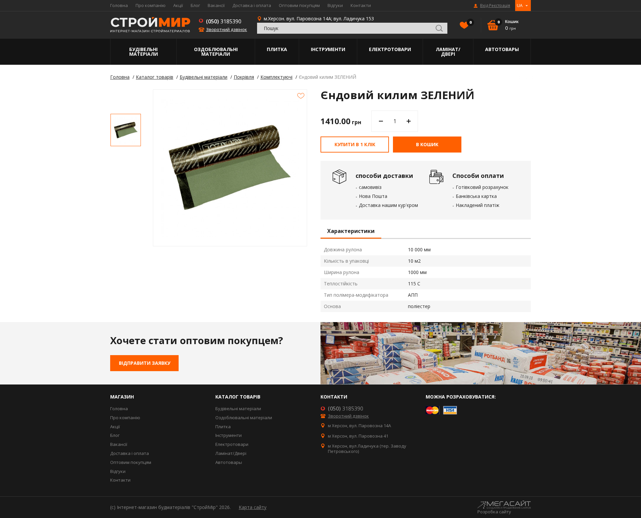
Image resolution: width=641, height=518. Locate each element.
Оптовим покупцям (299, 5)
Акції (178, 5)
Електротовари (390, 49)
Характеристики (351, 231)
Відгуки (335, 5)
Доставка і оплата (251, 5)
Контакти (361, 5)
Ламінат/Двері (448, 51)
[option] (125, 130)
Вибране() (470, 22)
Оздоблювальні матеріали (216, 51)
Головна (119, 5)
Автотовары (502, 49)
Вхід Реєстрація (495, 6)
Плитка (277, 49)
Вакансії (216, 5)
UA (519, 5)
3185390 (223, 21)
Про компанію (151, 5)
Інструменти (328, 49)
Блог (195, 5)
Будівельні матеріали (143, 51)
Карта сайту (252, 507)
